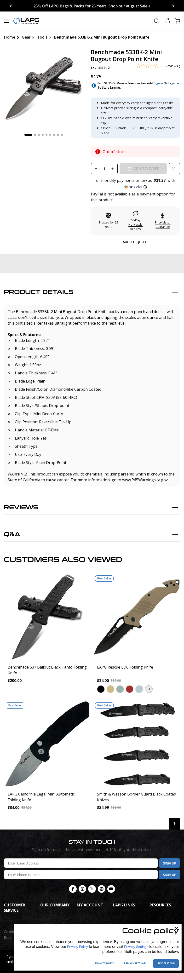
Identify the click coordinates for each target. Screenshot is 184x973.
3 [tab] (39, 135)
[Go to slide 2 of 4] (11, 5)
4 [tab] (43, 135)
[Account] (168, 20)
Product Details (39, 292)
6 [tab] (50, 135)
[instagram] (82, 889)
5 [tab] (46, 135)
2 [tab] (35, 135)
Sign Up (169, 863)
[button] (135, 183)
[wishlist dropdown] (174, 168)
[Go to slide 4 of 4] (173, 5)
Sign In (158, 83)
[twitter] (92, 889)
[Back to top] (174, 824)
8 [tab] (58, 135)
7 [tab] (54, 135)
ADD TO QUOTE (136, 242)
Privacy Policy (77, 947)
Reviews (21, 507)
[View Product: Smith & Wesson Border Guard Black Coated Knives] (136, 743)
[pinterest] (101, 889)
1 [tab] (28, 135)
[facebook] (73, 889)
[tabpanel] (43, 88)
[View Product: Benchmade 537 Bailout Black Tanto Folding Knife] (47, 616)
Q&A (12, 534)
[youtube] (111, 889)
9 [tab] (62, 135)
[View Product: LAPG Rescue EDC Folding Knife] (136, 616)
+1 (148, 689)
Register (173, 83)
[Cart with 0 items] (177, 21)
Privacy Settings (136, 947)
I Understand (166, 963)
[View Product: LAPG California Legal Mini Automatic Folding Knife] (47, 743)
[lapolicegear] (26, 20)
